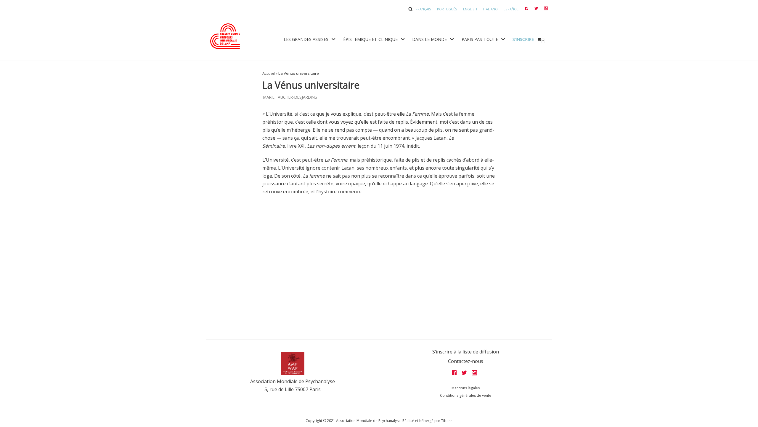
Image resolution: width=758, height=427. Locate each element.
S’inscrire (523, 39)
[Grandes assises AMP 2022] (225, 36)
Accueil (268, 73)
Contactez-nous (465, 361)
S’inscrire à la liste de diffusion (465, 351)
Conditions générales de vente (465, 395)
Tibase (446, 420)
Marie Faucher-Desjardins (290, 97)
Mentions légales (466, 388)
